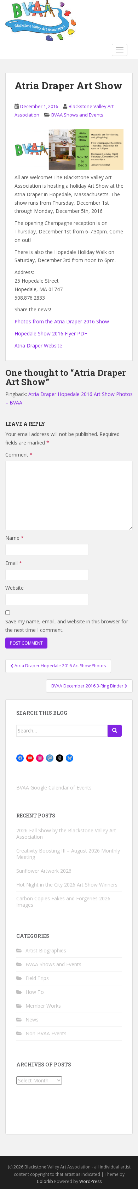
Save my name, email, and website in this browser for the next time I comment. (66, 625)
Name (14, 537)
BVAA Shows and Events (77, 115)
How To (34, 992)
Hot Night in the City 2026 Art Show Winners (66, 884)
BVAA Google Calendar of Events (54, 787)
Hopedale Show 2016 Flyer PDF (51, 333)
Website (14, 587)
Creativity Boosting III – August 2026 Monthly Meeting (68, 853)
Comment (19, 454)
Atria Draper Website (38, 345)
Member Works (43, 1005)
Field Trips (37, 978)
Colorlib (45, 1181)
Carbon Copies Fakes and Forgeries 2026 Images (63, 901)
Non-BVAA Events (46, 1033)
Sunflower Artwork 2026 (43, 870)
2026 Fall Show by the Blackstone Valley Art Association (66, 833)
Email (13, 563)
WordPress (90, 1181)
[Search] (115, 731)
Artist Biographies (45, 950)
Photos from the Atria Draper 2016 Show (62, 321)
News (32, 1019)
